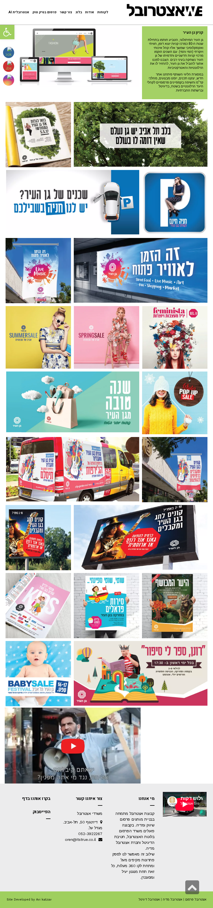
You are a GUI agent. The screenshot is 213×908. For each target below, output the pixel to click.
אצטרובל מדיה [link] (172, 899)
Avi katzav (44, 899)
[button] (7, 32)
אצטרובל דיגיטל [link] (149, 899)
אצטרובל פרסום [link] (195, 899)
